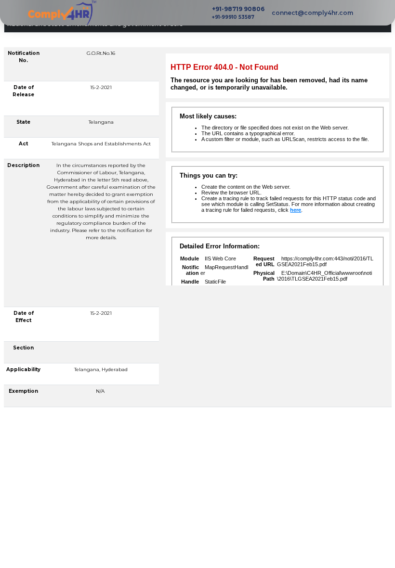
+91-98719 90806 (238, 9)
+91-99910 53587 (233, 17)
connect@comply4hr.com (312, 12)
